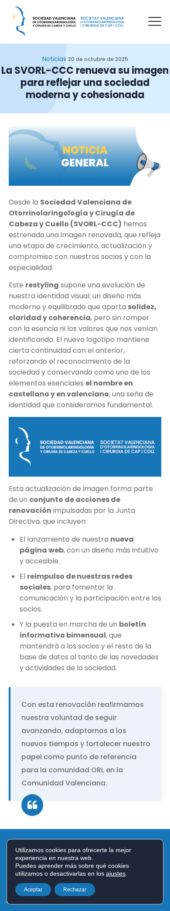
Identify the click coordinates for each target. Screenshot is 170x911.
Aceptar (33, 890)
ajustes (116, 873)
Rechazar (74, 890)
